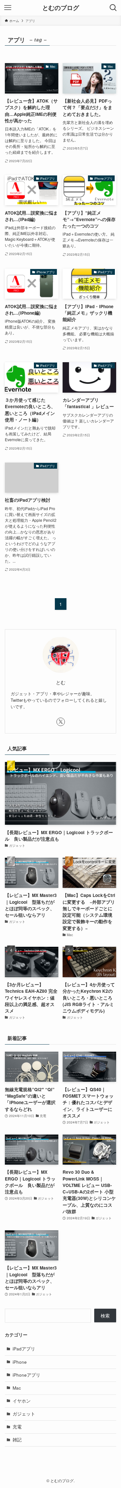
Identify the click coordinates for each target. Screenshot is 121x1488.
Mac (17, 1388)
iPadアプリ (24, 1349)
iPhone (20, 1362)
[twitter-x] (60, 722)
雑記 (17, 1440)
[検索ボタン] (113, 8)
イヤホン (22, 1401)
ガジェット (24, 1414)
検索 (105, 1316)
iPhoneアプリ (26, 1375)
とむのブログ (60, 8)
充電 (17, 1427)
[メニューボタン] (7, 8)
